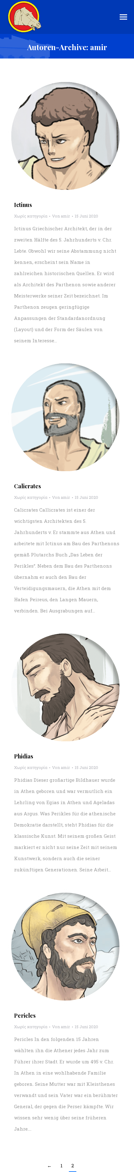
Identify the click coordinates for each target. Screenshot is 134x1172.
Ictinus (23, 205)
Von (61, 216)
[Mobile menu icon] (123, 17)
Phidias (23, 756)
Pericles (25, 1015)
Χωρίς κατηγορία (30, 216)
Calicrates (27, 486)
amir (98, 47)
